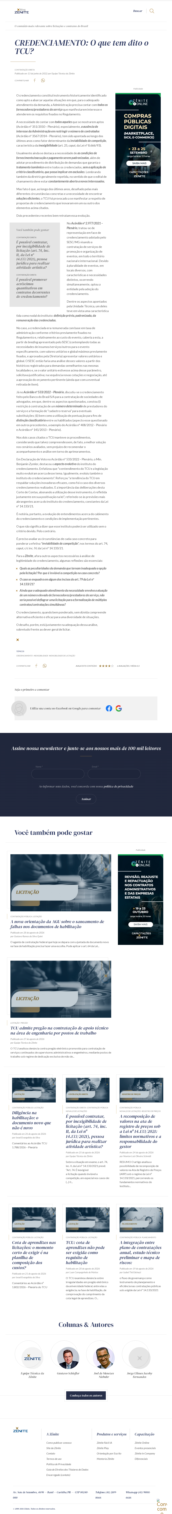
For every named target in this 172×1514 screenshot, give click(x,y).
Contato (50, 1453)
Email (94, 766)
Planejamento (149, 1237)
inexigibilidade (41, 655)
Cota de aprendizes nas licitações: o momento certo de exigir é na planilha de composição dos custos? (34, 1255)
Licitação (37, 916)
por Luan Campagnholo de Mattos (82, 1272)
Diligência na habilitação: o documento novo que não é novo (31, 1120)
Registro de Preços (151, 1111)
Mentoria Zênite (105, 1458)
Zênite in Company (145, 1453)
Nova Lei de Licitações (76, 1111)
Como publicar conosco (59, 1442)
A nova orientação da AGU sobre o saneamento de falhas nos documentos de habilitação (57, 924)
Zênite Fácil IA (104, 1442)
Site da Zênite (53, 1448)
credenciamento (24, 655)
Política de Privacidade (58, 1464)
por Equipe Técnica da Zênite (61, 73)
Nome (38, 766)
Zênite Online (142, 1442)
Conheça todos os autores (86, 1395)
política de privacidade (118, 786)
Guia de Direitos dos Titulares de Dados (67, 1469)
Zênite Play (103, 1448)
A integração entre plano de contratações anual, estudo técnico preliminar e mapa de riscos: (140, 1252)
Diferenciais (141, 1458)
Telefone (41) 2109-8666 (106, 1494)
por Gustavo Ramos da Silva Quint (26, 936)
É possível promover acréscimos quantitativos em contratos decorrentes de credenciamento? (33, 288)
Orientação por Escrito (109, 1453)
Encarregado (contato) (58, 1474)
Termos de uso (53, 1458)
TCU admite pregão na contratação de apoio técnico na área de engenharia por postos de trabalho (59, 1030)
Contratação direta (25, 69)
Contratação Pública (21, 916)
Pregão (24, 1023)
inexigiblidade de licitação (62, 655)
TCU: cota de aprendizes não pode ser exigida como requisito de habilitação (85, 1252)
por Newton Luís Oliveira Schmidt (135, 1156)
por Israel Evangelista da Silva (26, 1137)
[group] (32, 1359)
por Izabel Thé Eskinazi (130, 1272)
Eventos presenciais (145, 1448)
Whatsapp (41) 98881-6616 (138, 1494)
